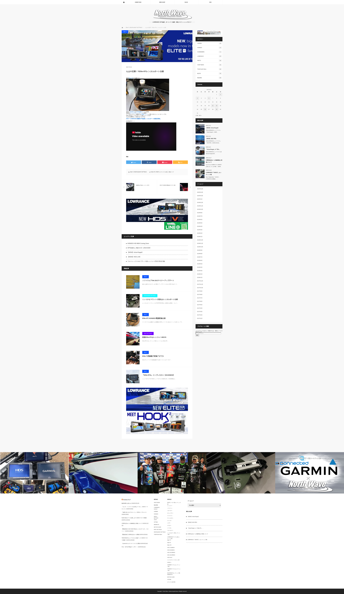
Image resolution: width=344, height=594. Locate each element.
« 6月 (197, 115)
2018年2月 (199, 274)
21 (212, 105)
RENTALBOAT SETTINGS (140, 172)
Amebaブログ (127, 499)
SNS (210, 2)
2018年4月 (199, 267)
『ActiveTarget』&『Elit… (213, 149)
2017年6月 (199, 301)
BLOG (186, 2)
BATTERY (156, 518)
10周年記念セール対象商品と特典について (214, 161)
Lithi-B (155, 519)
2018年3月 (199, 270)
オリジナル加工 (164, 172)
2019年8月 (199, 212)
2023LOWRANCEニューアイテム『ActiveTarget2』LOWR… (213, 131)
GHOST (155, 509)
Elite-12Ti (169, 545)
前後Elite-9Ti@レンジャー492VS (154, 337)
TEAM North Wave (209, 69)
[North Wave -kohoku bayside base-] (172, 19)
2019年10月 (200, 209)
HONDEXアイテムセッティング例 (173, 569)
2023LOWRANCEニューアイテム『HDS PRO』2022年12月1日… (213, 141)
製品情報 (209, 77)
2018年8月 (199, 253)
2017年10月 (200, 287)
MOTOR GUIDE (157, 527)
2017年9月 (199, 291)
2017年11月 (200, 284)
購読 (197, 335)
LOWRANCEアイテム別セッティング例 (173, 537)
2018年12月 (200, 240)
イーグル (169, 528)
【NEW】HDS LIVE (133, 257)
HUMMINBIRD (209, 52)
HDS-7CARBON (171, 547)
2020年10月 (200, 195)
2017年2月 (199, 315)
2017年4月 (199, 308)
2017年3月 (199, 311)
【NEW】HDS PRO (211, 138)
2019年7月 (199, 216)
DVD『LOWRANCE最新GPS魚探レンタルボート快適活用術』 (143, 118)
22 (216, 105)
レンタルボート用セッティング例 (173, 533)
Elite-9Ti (131, 78)
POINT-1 (132, 111)
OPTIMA (156, 522)
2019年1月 (199, 236)
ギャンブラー (170, 513)
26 (205, 109)
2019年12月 (200, 202)
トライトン (169, 508)
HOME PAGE (138, 2)
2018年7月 (199, 257)
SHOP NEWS (209, 64)
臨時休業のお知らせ (126, 503)
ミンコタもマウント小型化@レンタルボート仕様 (160, 299)
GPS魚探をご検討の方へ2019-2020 (138, 248)
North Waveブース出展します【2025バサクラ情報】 (134, 517)
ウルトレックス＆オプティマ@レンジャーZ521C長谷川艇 (146, 261)
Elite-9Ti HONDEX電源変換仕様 (154, 318)
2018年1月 (199, 277)
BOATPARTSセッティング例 (173, 573)
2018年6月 (199, 260)
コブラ (168, 523)
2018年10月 (200, 246)
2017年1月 (199, 318)
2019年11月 (200, 206)
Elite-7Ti (169, 540)
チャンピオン (170, 518)
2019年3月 (199, 229)
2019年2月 (199, 233)
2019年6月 (199, 219)
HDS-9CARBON (171, 550)
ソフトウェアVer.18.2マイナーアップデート (158, 280)
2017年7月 (199, 298)
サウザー (169, 525)
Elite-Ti (124, 31)
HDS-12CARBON (171, 552)
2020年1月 (199, 199)
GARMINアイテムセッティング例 (173, 565)
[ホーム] (124, 2)
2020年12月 (200, 192)
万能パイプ (144, 114)
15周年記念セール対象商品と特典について (132, 523)
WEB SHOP (162, 2)
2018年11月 (200, 243)
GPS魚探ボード (140, 111)
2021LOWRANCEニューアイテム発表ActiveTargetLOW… (214, 152)
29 (216, 109)
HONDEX (209, 47)
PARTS (209, 60)
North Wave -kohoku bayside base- (170, 591)
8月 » (200, 115)
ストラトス (169, 515)
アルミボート (170, 530)
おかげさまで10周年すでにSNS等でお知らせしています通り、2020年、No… (214, 166)
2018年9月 (199, 250)
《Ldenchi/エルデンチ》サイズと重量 (131, 543)
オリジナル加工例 (171, 582)
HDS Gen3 (169, 557)
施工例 (209, 73)
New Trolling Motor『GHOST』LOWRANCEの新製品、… (213, 178)
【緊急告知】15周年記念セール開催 (130, 534)
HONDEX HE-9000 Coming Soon (138, 243)
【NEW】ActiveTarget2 (134, 252)
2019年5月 (199, 223)
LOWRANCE (209, 56)
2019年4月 (199, 226)
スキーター (169, 510)
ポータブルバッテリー (136, 113)
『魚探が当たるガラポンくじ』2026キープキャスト (134, 512)
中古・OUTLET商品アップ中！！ (130, 547)
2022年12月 (200, 189)
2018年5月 (199, 263)
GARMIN (209, 43)
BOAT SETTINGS (148, 333)
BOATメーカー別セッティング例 (174, 503)
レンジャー (169, 505)
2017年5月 (199, 304)
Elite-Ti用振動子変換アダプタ (153, 356)
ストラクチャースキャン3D (173, 559)
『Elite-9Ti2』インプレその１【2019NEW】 (158, 375)
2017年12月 (200, 281)
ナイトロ (169, 520)
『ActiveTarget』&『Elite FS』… (195, 528)
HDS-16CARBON (171, 555)
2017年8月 (199, 294)
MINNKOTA (156, 524)
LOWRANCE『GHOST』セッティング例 (213, 173)
